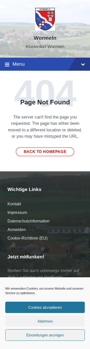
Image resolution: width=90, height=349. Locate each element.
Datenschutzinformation (29, 221)
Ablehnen (45, 321)
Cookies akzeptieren (45, 307)
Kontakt (14, 204)
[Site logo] (45, 29)
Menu (18, 64)
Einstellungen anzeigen (45, 335)
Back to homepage (45, 152)
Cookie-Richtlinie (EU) (28, 238)
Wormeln (45, 38)
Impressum (17, 212)
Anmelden (17, 229)
